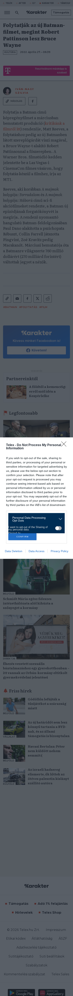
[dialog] (36, 498)
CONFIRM (22, 537)
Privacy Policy (59, 551)
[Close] (65, 445)
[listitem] (35, 519)
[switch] (58, 528)
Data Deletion (13, 551)
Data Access (36, 551)
